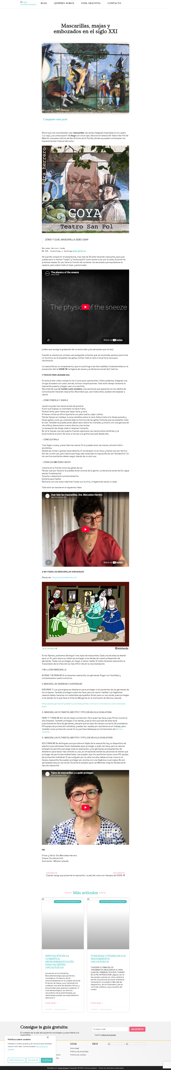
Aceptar (47, 1060)
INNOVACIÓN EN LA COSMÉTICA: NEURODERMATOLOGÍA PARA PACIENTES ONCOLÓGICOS (59, 962)
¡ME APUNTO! (137, 1029)
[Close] (51, 1037)
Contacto (114, 3)
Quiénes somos (64, 3)
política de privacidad (108, 1035)
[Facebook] (137, 3)
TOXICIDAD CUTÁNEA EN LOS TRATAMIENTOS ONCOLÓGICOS (108, 959)
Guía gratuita (91, 3)
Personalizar (17, 1060)
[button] (88, 119)
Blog (44, 3)
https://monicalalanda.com (64, 577)
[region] (30, 1050)
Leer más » (51, 1003)
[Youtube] (145, 3)
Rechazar (33, 1060)
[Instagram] (141, 3)
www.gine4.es (79, 251)
